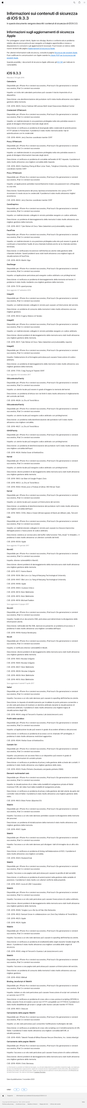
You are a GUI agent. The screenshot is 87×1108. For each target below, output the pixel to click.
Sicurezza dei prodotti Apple (66, 53)
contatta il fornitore (39, 1072)
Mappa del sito (44, 1104)
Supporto (10, 1095)
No (24, 1089)
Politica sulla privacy (8, 1104)
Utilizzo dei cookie (55, 1104)
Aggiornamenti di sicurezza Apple (41, 48)
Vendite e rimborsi (32, 1104)
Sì (16, 1089)
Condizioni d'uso (20, 1104)
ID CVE (60, 62)
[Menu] (84, 2)
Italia (83, 1102)
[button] (74, 2)
